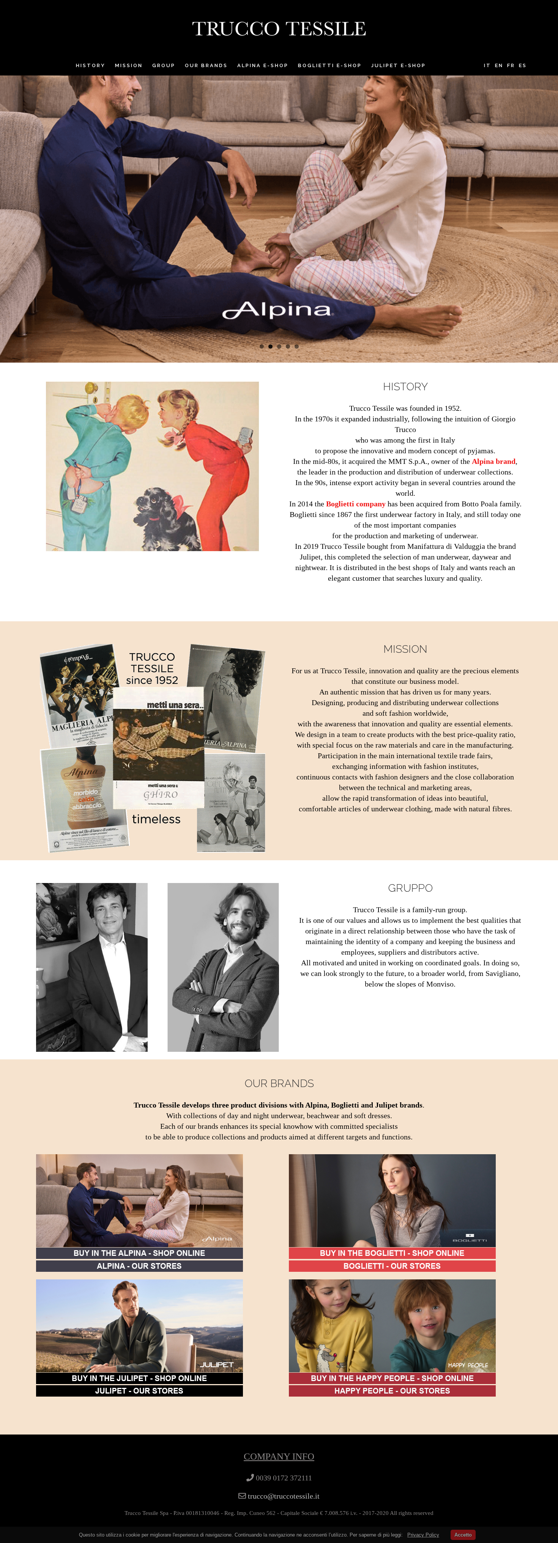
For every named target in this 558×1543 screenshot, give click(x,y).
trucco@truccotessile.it (284, 1496)
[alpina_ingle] (139, 1253)
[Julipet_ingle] (139, 1378)
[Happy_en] (392, 1378)
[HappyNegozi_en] (392, 1390)
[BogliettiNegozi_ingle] (392, 1266)
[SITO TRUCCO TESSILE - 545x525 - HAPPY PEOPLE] (392, 1285)
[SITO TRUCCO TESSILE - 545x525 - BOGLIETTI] (392, 1159)
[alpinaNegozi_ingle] (139, 1266)
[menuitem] (95, 65)
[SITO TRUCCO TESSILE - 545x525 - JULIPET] (139, 1285)
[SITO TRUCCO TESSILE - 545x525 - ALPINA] (139, 1159)
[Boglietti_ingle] (392, 1253)
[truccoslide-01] (279, 181)
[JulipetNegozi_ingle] (139, 1390)
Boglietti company (356, 504)
